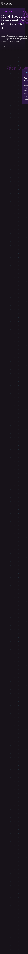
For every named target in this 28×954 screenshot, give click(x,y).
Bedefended (6, 3)
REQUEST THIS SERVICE (9, 46)
